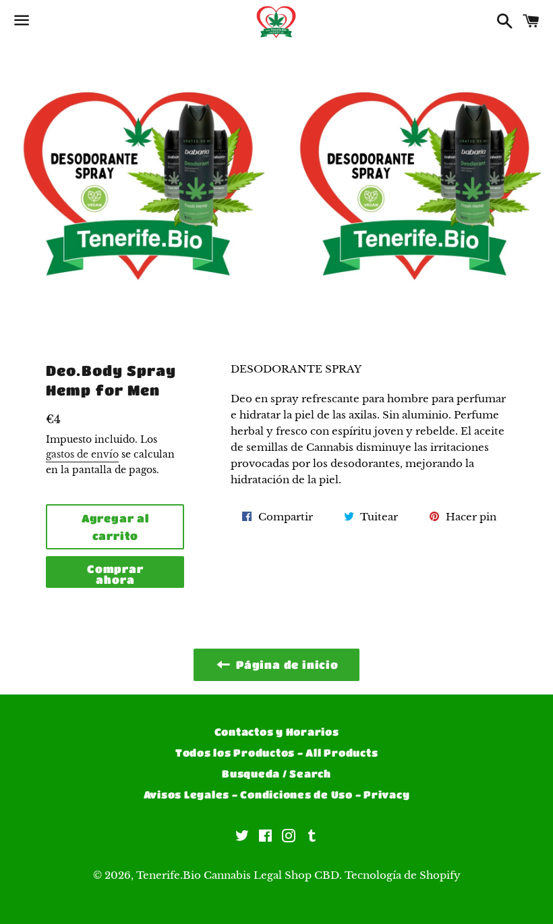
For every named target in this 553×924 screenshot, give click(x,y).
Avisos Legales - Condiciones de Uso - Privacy (277, 794)
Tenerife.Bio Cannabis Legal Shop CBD (237, 875)
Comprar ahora (115, 574)
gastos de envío (82, 454)
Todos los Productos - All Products (276, 752)
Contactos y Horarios (276, 732)
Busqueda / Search (276, 773)
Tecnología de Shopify (403, 875)
